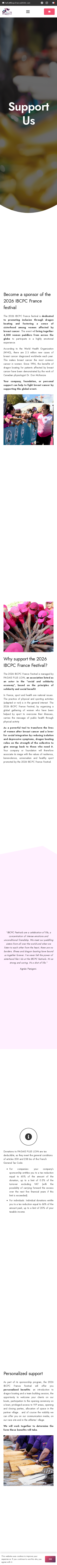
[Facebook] (42, 3)
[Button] (49, 11)
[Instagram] (46, 3)
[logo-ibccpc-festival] (7, 11)
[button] (28, 11)
